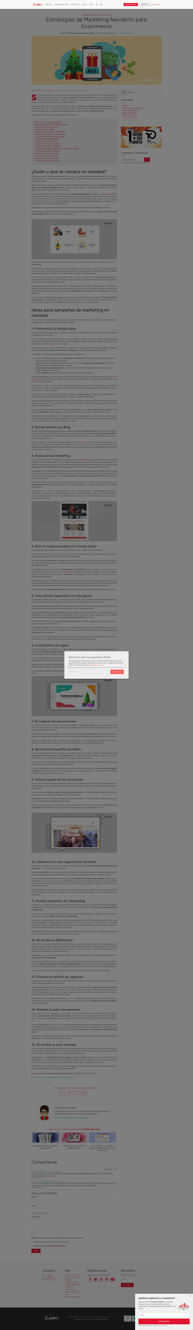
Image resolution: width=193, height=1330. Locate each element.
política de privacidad (96, 665)
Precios (48, 4)
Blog (85, 4)
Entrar (145, 4)
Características (61, 4)
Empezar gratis (130, 4)
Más (91, 4)
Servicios (75, 4)
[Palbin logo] (37, 4)
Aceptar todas (117, 672)
